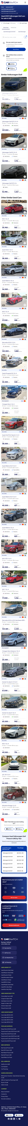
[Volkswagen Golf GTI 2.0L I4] (14, 117)
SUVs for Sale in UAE (6, 1005)
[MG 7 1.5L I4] (14, 585)
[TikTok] (19, 1119)
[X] (17, 1119)
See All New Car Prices (6, 1057)
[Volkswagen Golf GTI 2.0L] (14, 179)
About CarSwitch (5, 1091)
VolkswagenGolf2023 (8, 856)
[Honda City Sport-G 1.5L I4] (14, 678)
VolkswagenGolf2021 (7, 863)
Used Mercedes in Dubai (7, 977)
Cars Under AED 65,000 (7, 1022)
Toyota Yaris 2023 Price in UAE (8, 1041)
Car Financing (4, 1069)
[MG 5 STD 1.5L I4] (14, 554)
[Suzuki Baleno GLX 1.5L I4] (14, 461)
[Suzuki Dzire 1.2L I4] (14, 245)
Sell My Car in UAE (5, 1064)
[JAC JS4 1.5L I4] (14, 770)
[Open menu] (23, 2)
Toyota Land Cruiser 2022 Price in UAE (10, 1036)
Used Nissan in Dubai (6, 979)
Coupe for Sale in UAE (6, 998)
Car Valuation (4, 1066)
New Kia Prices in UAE (6, 1055)
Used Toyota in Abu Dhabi (7, 970)
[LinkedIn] (14, 1119)
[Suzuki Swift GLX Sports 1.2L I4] (14, 431)
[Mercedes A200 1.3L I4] (14, 338)
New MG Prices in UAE (6, 1050)
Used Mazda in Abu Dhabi (7, 984)
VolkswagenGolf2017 (7, 870)
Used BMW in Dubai (6, 982)
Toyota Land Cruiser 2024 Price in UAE (10, 1038)
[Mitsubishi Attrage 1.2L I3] (14, 801)
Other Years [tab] (5, 27)
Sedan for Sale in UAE (6, 1003)
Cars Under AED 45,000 (7, 1019)
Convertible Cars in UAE (7, 996)
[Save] (25, 115)
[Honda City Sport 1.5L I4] (14, 708)
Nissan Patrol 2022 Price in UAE (8, 1029)
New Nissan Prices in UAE (7, 1052)
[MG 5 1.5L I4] (14, 307)
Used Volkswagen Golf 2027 (9, 31)
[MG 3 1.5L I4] (14, 214)
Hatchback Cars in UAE (6, 1001)
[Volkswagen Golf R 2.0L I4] (14, 89)
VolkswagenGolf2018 (7, 867)
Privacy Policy (4, 1096)
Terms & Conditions (6, 1098)
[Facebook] (9, 1119)
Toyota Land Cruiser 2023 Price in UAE (10, 1031)
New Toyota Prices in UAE (7, 1047)
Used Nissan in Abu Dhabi (7, 972)
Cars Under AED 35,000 (7, 1017)
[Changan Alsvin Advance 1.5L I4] (14, 647)
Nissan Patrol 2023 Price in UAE (8, 1033)
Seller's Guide (4, 1084)
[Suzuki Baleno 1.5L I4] (14, 276)
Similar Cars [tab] (13, 27)
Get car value (14, 897)
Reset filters (16, 49)
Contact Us (4, 1094)
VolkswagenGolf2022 (8, 860)
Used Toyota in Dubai (6, 975)
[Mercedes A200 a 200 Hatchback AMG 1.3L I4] (14, 616)
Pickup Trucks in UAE (6, 1008)
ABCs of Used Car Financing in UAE (9, 1080)
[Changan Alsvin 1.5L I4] (14, 400)
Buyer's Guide (4, 1082)
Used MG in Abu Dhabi (6, 987)
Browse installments (14, 925)
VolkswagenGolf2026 (8, 853)
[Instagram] (11, 1119)
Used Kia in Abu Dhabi (6, 989)
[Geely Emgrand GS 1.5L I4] (14, 369)
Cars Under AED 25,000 (7, 1015)
